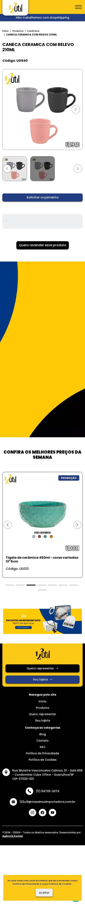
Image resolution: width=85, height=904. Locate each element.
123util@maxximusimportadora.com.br (47, 802)
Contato (42, 741)
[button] (7, 168)
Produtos (18, 31)
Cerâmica (33, 31)
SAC (42, 747)
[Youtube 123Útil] (52, 812)
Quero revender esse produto (42, 245)
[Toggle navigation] (78, 7)
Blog (42, 734)
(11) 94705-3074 (47, 791)
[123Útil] (15, 8)
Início (5, 31)
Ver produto (40, 570)
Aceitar (44, 893)
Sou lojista (40, 679)
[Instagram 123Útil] (32, 812)
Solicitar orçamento (42, 197)
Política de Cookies (43, 760)
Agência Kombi (12, 836)
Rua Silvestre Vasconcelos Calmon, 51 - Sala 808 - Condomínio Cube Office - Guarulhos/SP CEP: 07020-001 (47, 774)
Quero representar (40, 668)
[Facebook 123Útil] (42, 812)
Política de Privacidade (42, 753)
